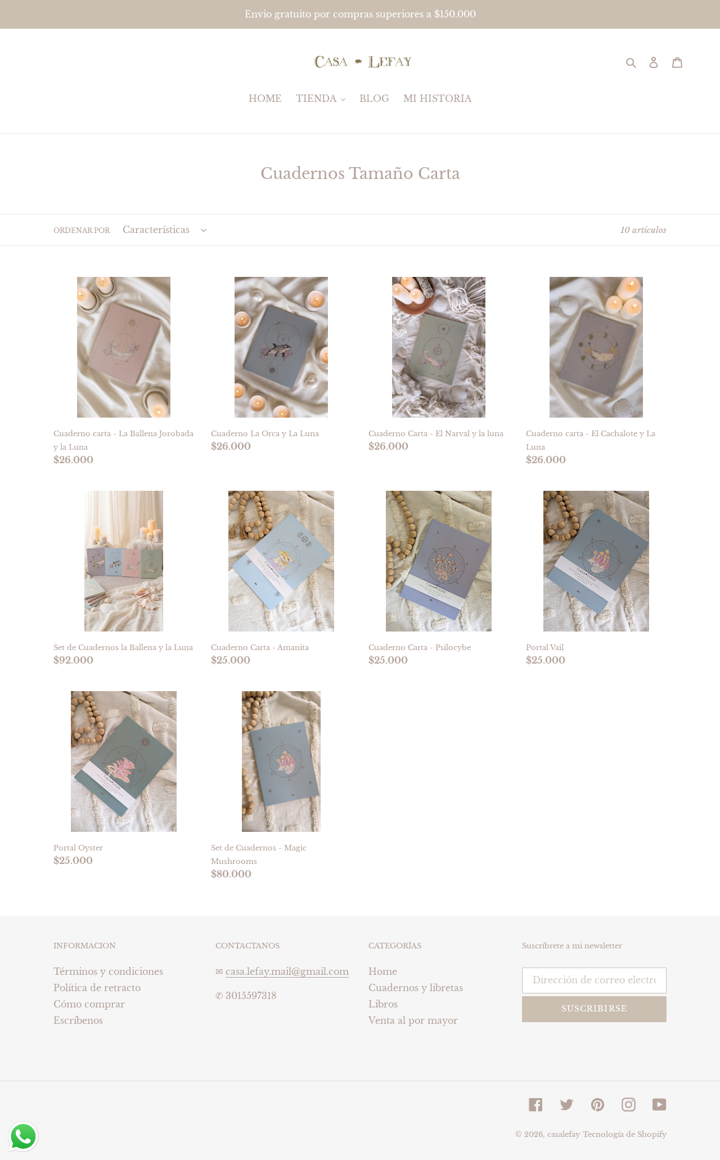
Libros (383, 1004)
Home (382, 971)
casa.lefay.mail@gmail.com (287, 971)
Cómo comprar (89, 1004)
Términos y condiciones (108, 971)
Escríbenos (78, 1020)
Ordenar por (81, 230)
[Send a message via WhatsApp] (23, 1136)
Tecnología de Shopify (625, 1134)
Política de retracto (97, 987)
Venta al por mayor (413, 1020)
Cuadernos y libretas (415, 987)
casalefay (563, 1134)
